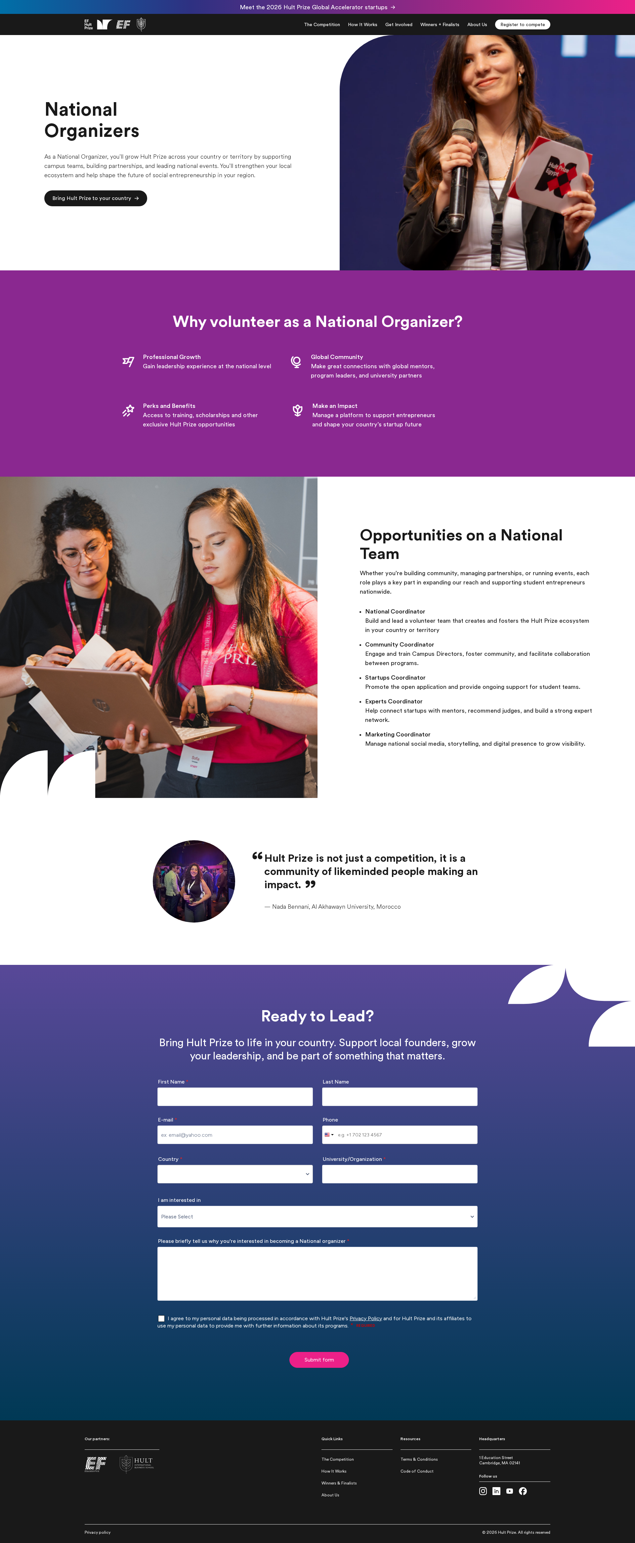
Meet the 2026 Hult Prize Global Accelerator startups (314, 7)
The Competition (337, 1459)
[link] (115, 24)
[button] (95, 198)
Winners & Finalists (339, 1483)
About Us (330, 1495)
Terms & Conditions (419, 1459)
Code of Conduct (417, 1471)
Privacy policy (97, 1532)
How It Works (334, 1471)
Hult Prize (507, 1532)
